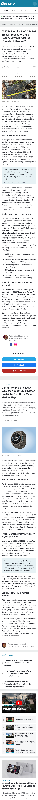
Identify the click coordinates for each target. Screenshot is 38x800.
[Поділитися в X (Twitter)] (22, 74)
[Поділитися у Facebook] (26, 74)
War (21, 10)
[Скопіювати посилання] (34, 74)
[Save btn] (3, 73)
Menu (6, 10)
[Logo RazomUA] (8, 3)
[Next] (29, 10)
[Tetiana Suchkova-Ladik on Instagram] (15, 344)
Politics (14, 10)
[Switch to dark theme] (24, 4)
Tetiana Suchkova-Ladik (17, 644)
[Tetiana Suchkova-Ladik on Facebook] (11, 344)
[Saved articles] (35, 10)
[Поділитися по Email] (30, 74)
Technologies (7, 384)
